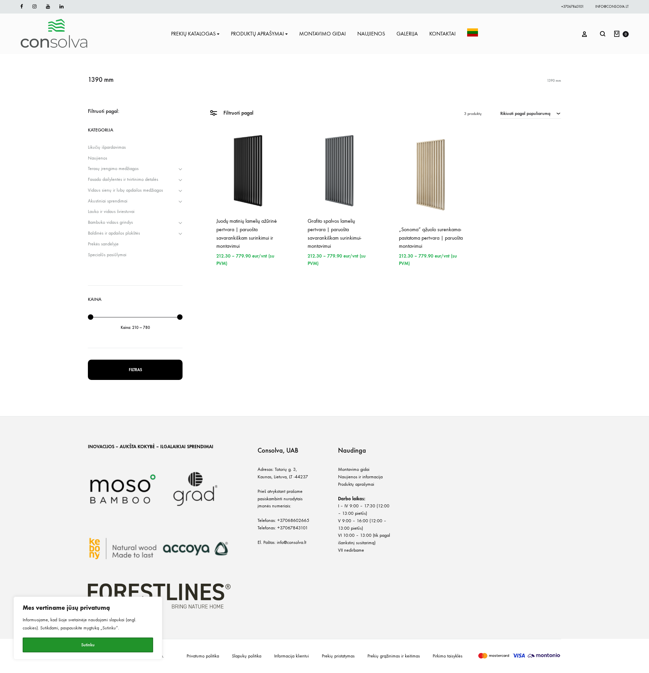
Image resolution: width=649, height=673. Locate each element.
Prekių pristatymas (338, 656)
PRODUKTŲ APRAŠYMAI (257, 33)
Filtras (135, 369)
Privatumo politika (203, 656)
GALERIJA (407, 33)
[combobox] (530, 113)
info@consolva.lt (612, 6)
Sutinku (88, 645)
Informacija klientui (291, 656)
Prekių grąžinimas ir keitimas (393, 656)
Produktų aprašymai (356, 484)
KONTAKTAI (442, 33)
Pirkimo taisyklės (447, 656)
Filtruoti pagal (238, 113)
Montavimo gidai (353, 469)
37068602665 (294, 520)
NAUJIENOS (371, 33)
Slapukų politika (246, 656)
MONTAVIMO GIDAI (322, 33)
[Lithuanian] (472, 33)
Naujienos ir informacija (360, 477)
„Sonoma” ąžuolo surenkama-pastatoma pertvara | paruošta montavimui (431, 237)
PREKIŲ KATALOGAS (193, 33)
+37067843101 (572, 6)
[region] (88, 628)
